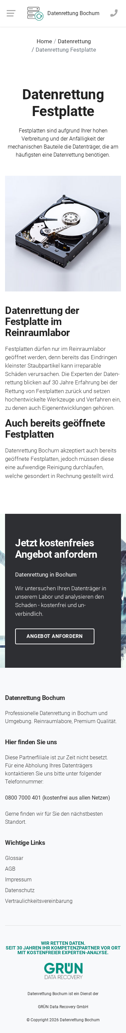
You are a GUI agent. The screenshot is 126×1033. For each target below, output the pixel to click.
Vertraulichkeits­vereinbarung (39, 901)
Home (44, 41)
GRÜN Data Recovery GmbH (63, 1006)
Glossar (14, 858)
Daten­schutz (20, 890)
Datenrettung (74, 41)
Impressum (18, 879)
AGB (10, 869)
